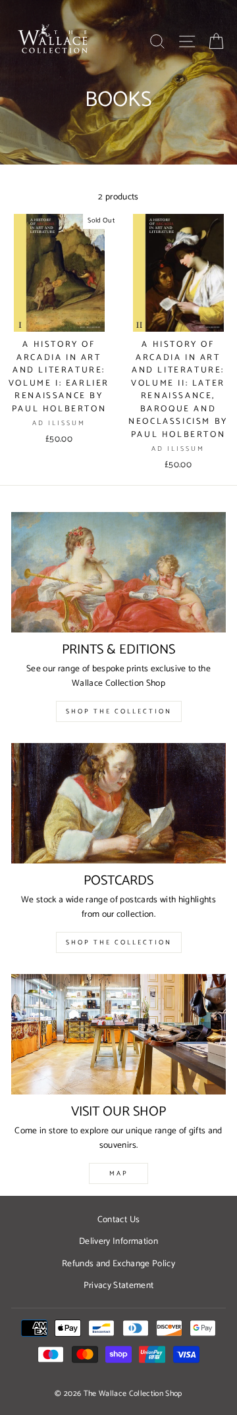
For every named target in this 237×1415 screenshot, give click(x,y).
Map (118, 1173)
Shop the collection (119, 942)
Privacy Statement (119, 1285)
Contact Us (118, 1219)
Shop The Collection (119, 711)
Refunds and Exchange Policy (118, 1263)
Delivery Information (118, 1241)
